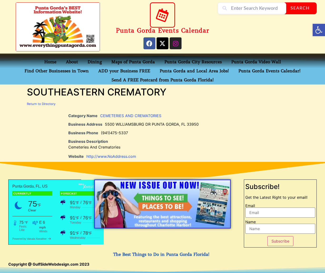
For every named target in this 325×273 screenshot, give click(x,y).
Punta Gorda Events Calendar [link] (162, 30)
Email (250, 206)
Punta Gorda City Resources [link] (193, 62)
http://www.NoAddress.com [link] (111, 156)
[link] (319, 30)
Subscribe (280, 241)
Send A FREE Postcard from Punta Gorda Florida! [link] (163, 80)
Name (250, 222)
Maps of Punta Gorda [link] (133, 62)
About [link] (72, 62)
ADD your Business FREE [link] (124, 71)
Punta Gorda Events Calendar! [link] (269, 71)
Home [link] (50, 62)
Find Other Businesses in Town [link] (57, 71)
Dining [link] (95, 62)
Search (300, 8)
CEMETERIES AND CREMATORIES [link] (130, 115)
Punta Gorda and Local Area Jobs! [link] (194, 71)
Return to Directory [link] (41, 104)
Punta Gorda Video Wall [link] (256, 62)
